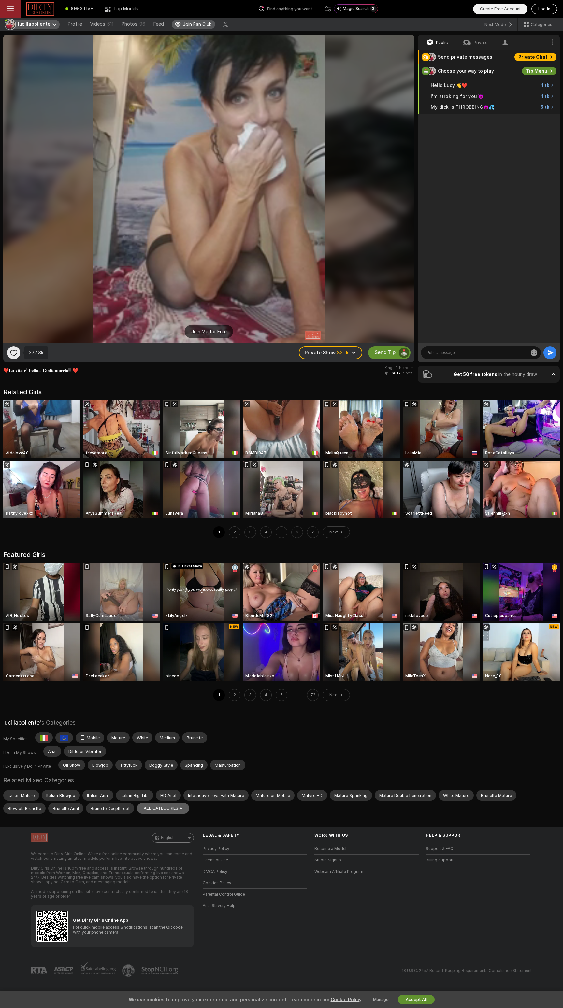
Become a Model (330, 848)
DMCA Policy (215, 871)
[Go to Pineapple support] (129, 970)
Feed (158, 24)
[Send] (549, 352)
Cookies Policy (217, 883)
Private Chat (532, 57)
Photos (133, 24)
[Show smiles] (534, 353)
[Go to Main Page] (40, 9)
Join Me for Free (209, 331)
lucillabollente (21, 722)
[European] (64, 737)
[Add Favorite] (13, 352)
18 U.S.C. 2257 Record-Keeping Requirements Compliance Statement (467, 970)
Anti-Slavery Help (219, 905)
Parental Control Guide (224, 894)
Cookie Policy (346, 999)
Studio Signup (327, 860)
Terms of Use (215, 860)
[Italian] (44, 737)
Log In (544, 9)
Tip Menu (536, 71)
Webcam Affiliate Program (338, 871)
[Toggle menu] (10, 9)
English (168, 837)
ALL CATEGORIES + (163, 808)
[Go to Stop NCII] (160, 970)
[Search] (328, 8)
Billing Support (440, 860)
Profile (74, 24)
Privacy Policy (216, 848)
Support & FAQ (440, 848)
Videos (101, 24)
